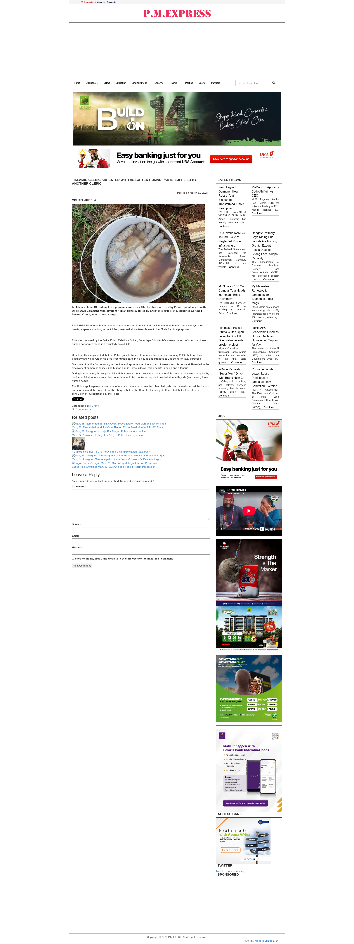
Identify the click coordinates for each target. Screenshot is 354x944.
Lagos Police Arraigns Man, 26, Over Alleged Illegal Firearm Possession (114, 466)
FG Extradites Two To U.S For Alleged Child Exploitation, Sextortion (111, 451)
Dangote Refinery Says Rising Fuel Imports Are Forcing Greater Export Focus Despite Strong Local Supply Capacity (265, 245)
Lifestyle (159, 83)
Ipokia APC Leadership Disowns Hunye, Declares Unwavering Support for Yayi (265, 336)
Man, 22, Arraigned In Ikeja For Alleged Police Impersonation (107, 435)
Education (121, 83)
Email (76, 535)
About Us (101, 2)
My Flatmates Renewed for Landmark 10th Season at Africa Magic (262, 295)
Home (77, 83)
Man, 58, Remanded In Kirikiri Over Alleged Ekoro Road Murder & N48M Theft (117, 427)
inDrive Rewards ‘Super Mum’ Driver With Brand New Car (231, 373)
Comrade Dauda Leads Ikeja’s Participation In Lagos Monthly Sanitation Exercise (265, 378)
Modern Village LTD (266, 940)
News (174, 83)
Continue (223, 226)
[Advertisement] (177, 50)
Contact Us (112, 2)
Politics (189, 83)
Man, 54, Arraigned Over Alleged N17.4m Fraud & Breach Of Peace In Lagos (117, 459)
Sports (202, 83)
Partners (216, 83)
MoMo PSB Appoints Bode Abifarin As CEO (265, 191)
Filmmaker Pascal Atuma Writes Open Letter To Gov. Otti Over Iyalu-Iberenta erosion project (231, 336)
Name (76, 524)
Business (91, 83)
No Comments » (81, 409)
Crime (107, 83)
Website (77, 546)
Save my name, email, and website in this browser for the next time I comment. (124, 558)
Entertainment (139, 83)
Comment (79, 486)
